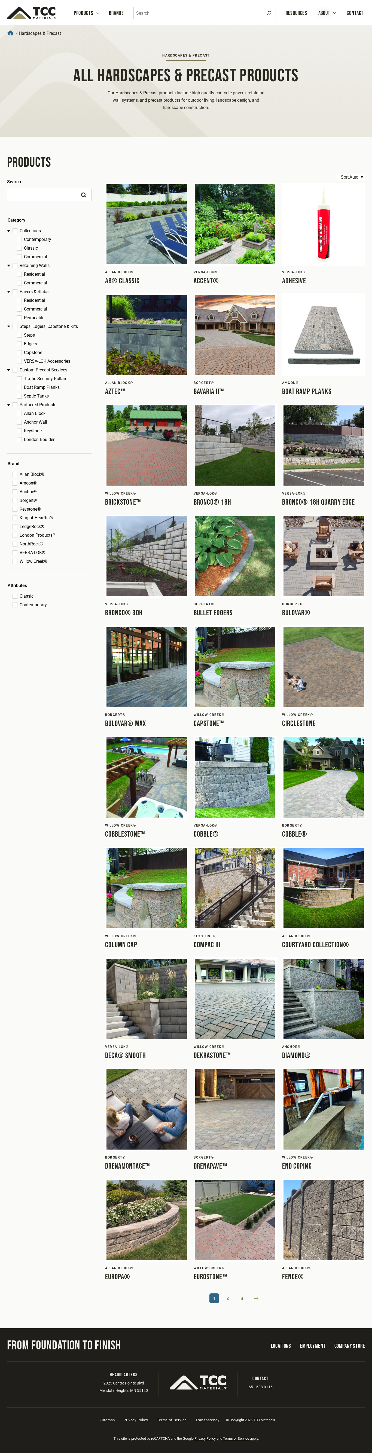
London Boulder (39, 439)
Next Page (256, 1298)
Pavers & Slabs (34, 291)
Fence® (293, 1276)
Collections (30, 230)
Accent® (206, 281)
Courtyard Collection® (315, 944)
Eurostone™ (210, 1276)
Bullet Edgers (213, 612)
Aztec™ (115, 391)
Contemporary (37, 239)
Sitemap (107, 1420)
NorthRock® (31, 544)
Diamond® (296, 1055)
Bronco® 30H (124, 612)
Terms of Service (172, 1420)
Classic (31, 248)
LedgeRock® (32, 526)
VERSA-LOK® (32, 552)
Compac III (207, 944)
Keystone (33, 430)
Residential (34, 274)
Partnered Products (38, 404)
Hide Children (9, 230)
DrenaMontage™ (127, 1166)
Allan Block (34, 413)
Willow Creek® (34, 561)
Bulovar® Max (125, 723)
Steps (29, 335)
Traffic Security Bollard (46, 378)
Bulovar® (296, 612)
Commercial (35, 256)
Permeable (34, 317)
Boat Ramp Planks (42, 387)
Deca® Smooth (125, 1055)
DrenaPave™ (210, 1166)
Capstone (33, 352)
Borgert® (28, 500)
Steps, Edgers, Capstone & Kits (49, 326)
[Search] (269, 13)
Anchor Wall (35, 422)
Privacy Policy (136, 1420)
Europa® (117, 1276)
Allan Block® (32, 474)
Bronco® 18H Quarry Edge (318, 502)
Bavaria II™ (209, 391)
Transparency (207, 1420)
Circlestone (299, 723)
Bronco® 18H (212, 502)
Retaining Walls (35, 265)
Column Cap (121, 944)
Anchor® (28, 491)
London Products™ (37, 535)
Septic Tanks (36, 396)
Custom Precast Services (43, 369)
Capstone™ (209, 723)
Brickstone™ (123, 502)
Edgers (30, 343)
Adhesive (294, 281)
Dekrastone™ (212, 1055)
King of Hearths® (36, 517)
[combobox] (204, 13)
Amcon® (28, 483)
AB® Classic (122, 281)
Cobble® (206, 834)
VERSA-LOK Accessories (47, 361)
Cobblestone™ (125, 834)
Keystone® (30, 509)
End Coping (297, 1166)
